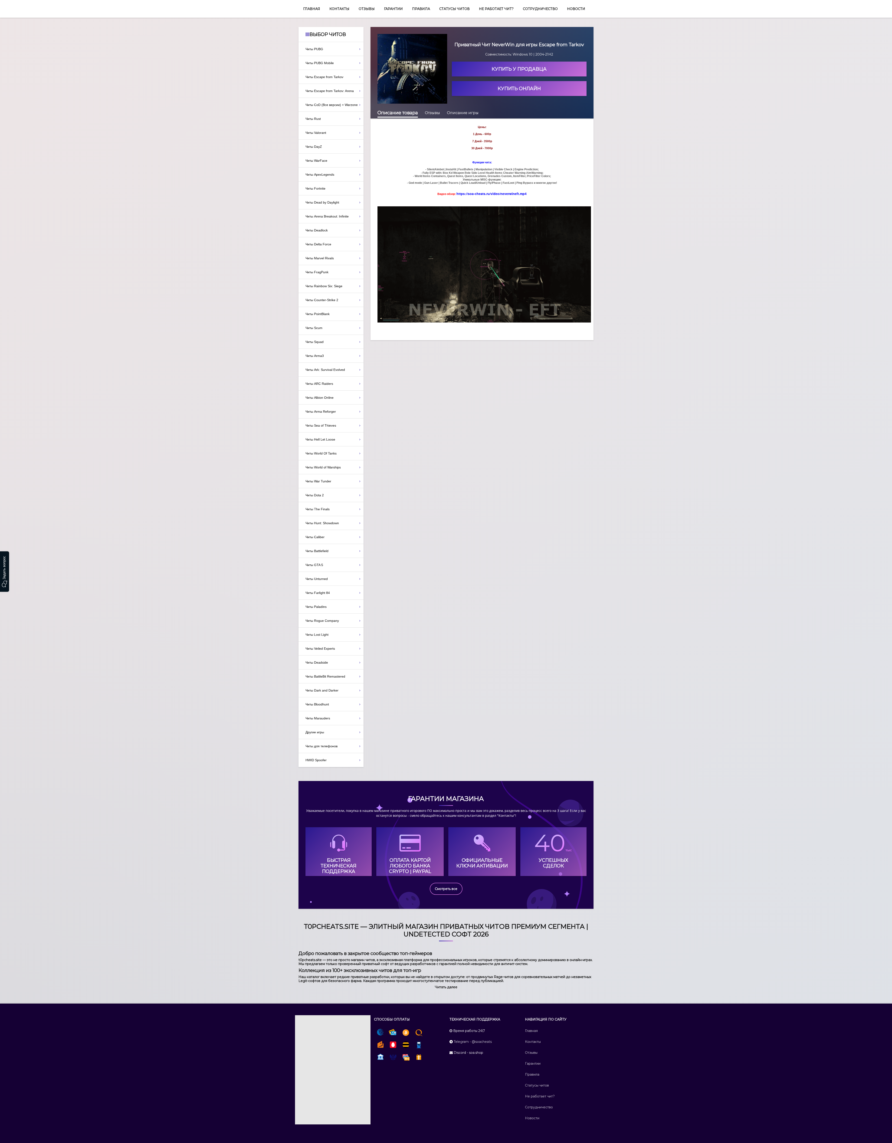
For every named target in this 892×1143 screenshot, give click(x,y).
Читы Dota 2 (314, 495)
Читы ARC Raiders (319, 383)
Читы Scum (313, 328)
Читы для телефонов (321, 746)
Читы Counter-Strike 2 (321, 300)
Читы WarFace (316, 160)
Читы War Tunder (318, 481)
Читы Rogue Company (322, 621)
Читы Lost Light (316, 634)
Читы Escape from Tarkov (324, 77)
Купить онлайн (519, 88)
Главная (311, 9)
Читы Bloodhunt (317, 704)
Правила (421, 9)
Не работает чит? (496, 9)
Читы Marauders (317, 718)
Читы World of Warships (323, 467)
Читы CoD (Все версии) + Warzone (331, 105)
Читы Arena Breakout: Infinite (327, 216)
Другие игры (314, 732)
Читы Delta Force (318, 244)
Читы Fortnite (315, 188)
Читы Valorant (315, 133)
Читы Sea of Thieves (320, 425)
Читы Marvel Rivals (319, 258)
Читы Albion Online (319, 397)
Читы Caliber (315, 537)
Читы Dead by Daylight (322, 202)
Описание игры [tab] (463, 113)
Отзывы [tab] (432, 113)
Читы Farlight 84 (317, 593)
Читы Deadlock (316, 230)
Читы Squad (314, 342)
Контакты (339, 9)
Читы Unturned (316, 579)
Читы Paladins (316, 607)
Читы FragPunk (316, 272)
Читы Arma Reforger (320, 411)
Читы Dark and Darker (321, 690)
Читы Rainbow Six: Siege (323, 286)
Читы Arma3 (314, 356)
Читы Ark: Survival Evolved (325, 370)
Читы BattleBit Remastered (325, 676)
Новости (576, 9)
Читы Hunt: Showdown (322, 523)
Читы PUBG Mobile (319, 63)
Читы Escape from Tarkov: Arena (329, 91)
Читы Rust (313, 119)
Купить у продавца (519, 69)
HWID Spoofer (316, 760)
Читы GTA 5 (314, 565)
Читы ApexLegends (319, 174)
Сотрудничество (540, 9)
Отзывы (367, 9)
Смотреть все (446, 889)
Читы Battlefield (316, 551)
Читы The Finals (317, 509)
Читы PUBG (314, 49)
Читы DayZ (313, 146)
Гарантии (393, 9)
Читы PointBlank (317, 314)
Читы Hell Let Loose (320, 439)
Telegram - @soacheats (473, 1042)
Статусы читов (454, 9)
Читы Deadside (316, 662)
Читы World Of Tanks (321, 453)
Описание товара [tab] (397, 112)
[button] (446, 987)
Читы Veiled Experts (320, 648)
